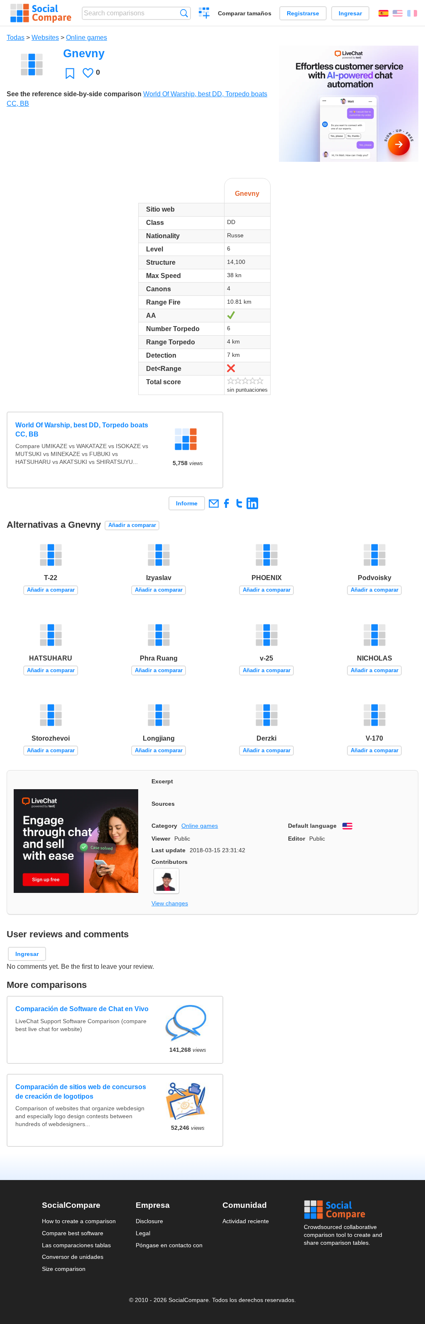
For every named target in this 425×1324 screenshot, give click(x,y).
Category (164, 825)
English (398, 13)
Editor (296, 838)
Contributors (169, 861)
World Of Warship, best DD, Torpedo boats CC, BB (81, 430)
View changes (169, 903)
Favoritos (70, 73)
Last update (168, 850)
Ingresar (350, 13)
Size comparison (63, 1268)
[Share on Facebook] (226, 503)
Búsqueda (184, 13)
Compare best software (72, 1233)
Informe (187, 503)
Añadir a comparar (132, 525)
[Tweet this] (239, 503)
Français (412, 13)
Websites (45, 37)
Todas (15, 37)
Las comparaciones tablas (76, 1245)
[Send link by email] (213, 503)
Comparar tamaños (244, 13)
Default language (312, 825)
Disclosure (149, 1221)
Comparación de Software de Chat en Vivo (82, 1008)
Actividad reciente (245, 1221)
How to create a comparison (79, 1221)
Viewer (160, 838)
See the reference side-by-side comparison (74, 94)
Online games (86, 37)
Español (383, 13)
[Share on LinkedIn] (252, 503)
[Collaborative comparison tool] (41, 13)
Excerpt (162, 781)
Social (343, 1210)
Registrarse (303, 13)
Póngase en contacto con (169, 1245)
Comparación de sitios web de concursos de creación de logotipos (80, 1091)
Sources (163, 803)
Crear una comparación (204, 14)
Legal (143, 1233)
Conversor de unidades (72, 1256)
